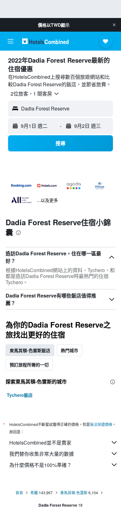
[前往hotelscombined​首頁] (45, 41)
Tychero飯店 (20, 395)
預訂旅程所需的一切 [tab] (29, 364)
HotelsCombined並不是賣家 (40, 442)
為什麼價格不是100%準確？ (40, 464)
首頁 (19, 492)
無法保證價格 (101, 424)
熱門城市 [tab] (69, 350)
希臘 (34, 492)
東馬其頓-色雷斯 (73, 492)
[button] (114, 25)
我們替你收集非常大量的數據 (41, 453)
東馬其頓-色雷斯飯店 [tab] (30, 350)
